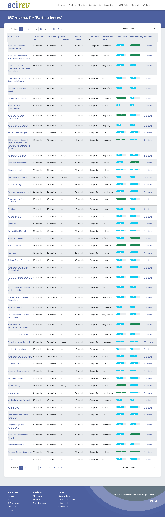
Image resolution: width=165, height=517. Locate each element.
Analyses (72, 5)
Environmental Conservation (20, 356)
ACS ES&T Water (15, 245)
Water (10, 459)
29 (49, 29)
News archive (64, 496)
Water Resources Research (19, 342)
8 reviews (148, 155)
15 (41, 29)
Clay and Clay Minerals (17, 231)
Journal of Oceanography (18, 371)
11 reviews (148, 342)
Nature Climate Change (18, 177)
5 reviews (148, 459)
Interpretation (14, 393)
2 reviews (148, 125)
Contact (11, 510)
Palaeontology (14, 385)
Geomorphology (15, 216)
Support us (108, 5)
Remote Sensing (14, 184)
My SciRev (125, 5)
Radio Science (13, 407)
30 (54, 29)
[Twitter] (156, 501)
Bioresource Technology (18, 155)
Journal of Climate (15, 238)
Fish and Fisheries (15, 378)
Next (61, 29)
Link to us (12, 506)
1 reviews (148, 45)
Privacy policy (64, 503)
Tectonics (12, 253)
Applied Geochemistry (17, 349)
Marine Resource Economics (19, 400)
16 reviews (148, 177)
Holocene (12, 223)
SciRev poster (13, 503)
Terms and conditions (67, 499)
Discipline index (39, 503)
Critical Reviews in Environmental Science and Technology (19, 68)
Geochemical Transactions (19, 334)
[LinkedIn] (151, 501)
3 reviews (148, 349)
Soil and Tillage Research (18, 260)
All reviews (82, 5)
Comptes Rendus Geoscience (20, 452)
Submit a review (95, 5)
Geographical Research (17, 98)
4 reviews (148, 170)
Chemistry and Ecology (17, 162)
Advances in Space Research (19, 192)
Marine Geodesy (14, 363)
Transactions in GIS (16, 444)
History (11, 496)
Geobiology (12, 209)
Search (136, 5)
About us (61, 5)
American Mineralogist (17, 133)
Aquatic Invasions (15, 307)
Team (10, 499)
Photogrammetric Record (18, 125)
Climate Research (15, 170)
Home (148, 5)
